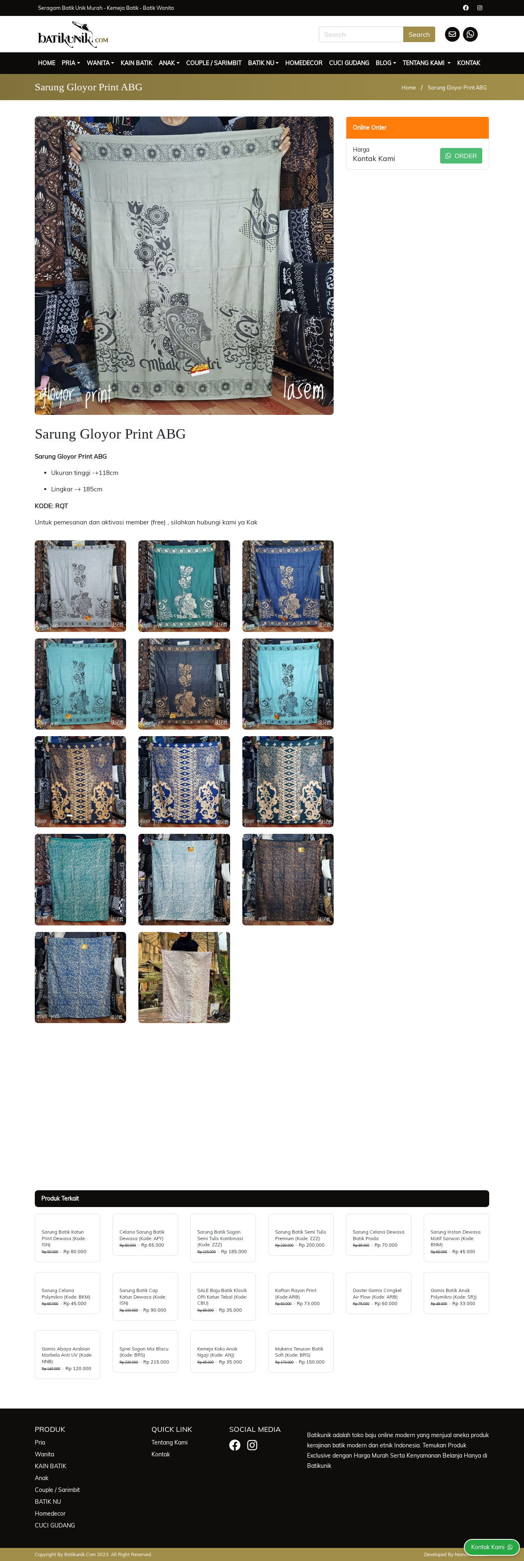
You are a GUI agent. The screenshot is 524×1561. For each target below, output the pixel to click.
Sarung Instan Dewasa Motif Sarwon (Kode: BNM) (456, 1238)
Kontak (468, 63)
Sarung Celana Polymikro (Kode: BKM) (66, 1294)
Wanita (98, 63)
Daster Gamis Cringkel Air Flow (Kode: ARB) (377, 1294)
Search (419, 34)
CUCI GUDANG (349, 63)
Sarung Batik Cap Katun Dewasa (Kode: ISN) (143, 1297)
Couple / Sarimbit (214, 63)
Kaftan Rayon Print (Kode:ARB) (295, 1294)
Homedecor (304, 63)
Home (46, 63)
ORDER (465, 156)
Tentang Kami (424, 63)
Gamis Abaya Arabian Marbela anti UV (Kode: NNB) (67, 1355)
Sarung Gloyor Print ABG (457, 87)
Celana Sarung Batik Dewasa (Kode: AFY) (142, 1235)
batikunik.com (80, 1554)
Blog (383, 63)
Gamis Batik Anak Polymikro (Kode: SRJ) (454, 1294)
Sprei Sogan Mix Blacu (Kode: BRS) (144, 1352)
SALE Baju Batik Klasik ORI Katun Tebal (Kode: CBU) (222, 1297)
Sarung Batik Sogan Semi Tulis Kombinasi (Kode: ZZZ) (220, 1238)
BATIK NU (261, 63)
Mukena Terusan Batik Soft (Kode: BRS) (299, 1352)
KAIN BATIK (136, 63)
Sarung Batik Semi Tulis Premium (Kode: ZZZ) (300, 1235)
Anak (167, 63)
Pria (68, 63)
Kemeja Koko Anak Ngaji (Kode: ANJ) (217, 1352)
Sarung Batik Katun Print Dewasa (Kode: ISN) (64, 1238)
